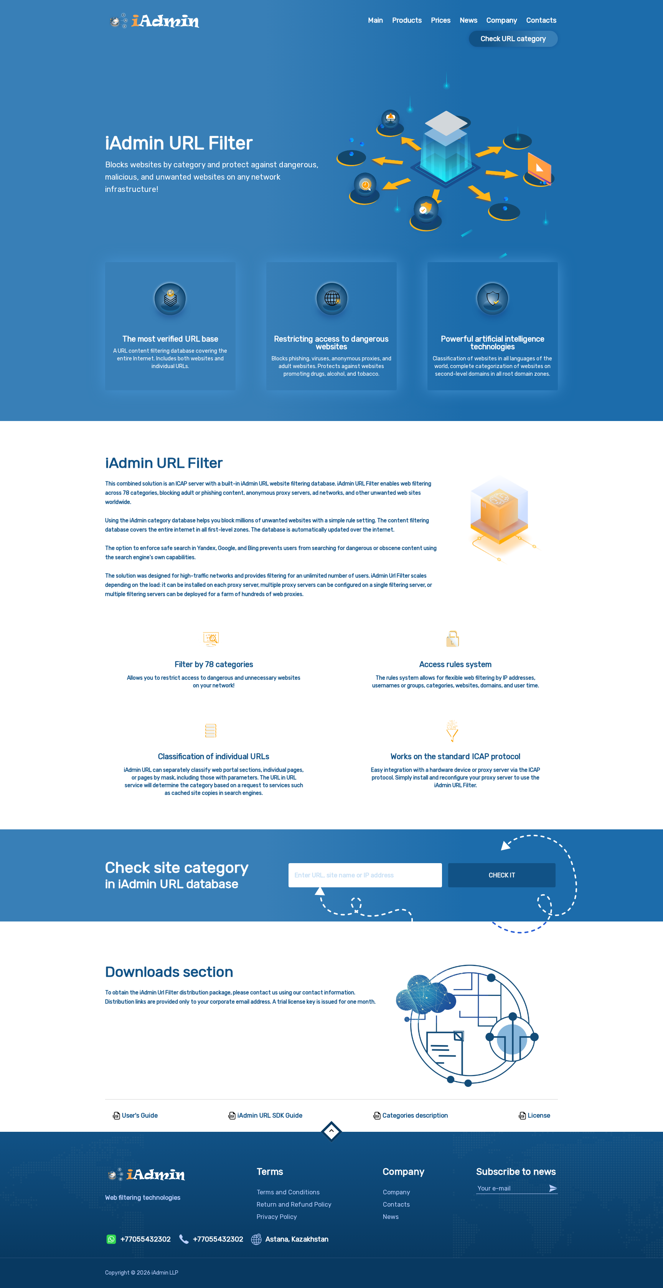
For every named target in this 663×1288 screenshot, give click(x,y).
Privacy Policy (277, 1216)
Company (502, 20)
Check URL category (513, 39)
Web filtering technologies (142, 1197)
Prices (440, 20)
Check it (502, 875)
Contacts (541, 20)
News (468, 20)
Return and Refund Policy (294, 1204)
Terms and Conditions (288, 1192)
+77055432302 (145, 1239)
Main (375, 20)
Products (407, 20)
